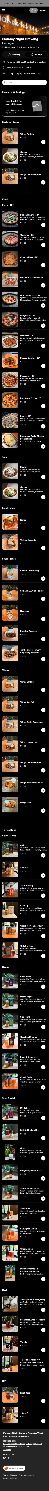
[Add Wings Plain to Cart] (43, 810)
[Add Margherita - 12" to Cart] (43, 325)
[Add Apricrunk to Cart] (43, 1219)
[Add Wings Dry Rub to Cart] (43, 710)
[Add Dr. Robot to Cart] (43, 1118)
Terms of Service (10, 1475)
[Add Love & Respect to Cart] (43, 1067)
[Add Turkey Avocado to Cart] (43, 548)
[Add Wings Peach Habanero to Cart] (43, 790)
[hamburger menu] (3, 10)
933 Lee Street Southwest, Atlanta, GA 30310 (22, 1444)
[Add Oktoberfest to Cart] (43, 956)
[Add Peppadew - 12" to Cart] (43, 386)
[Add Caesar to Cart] (43, 162)
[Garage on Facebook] (8, 1458)
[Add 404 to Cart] (43, 855)
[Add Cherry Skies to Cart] (43, 1259)
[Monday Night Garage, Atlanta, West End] (11, 10)
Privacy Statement (26, 1475)
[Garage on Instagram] (5, 1458)
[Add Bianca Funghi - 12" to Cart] (43, 225)
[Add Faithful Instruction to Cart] (43, 1138)
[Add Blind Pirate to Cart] (43, 987)
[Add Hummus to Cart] (43, 619)
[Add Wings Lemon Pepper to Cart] (43, 182)
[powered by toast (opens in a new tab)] (14, 1468)
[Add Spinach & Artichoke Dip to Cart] (43, 599)
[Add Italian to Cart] (43, 528)
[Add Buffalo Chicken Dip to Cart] (43, 578)
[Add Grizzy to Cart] (43, 1158)
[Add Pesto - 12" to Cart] (43, 426)
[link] (19, 74)
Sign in (43, 10)
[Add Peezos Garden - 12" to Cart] (43, 366)
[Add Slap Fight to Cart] (43, 1027)
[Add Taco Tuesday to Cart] (43, 895)
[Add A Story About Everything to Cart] (43, 1310)
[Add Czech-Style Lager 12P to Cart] (43, 936)
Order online (8, 1454)
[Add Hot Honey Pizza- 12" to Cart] (43, 305)
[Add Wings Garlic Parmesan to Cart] (43, 730)
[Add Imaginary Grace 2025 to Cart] (43, 1178)
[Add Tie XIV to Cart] (43, 1350)
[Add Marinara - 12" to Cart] (43, 346)
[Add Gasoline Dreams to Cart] (43, 1047)
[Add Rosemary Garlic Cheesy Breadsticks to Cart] (43, 446)
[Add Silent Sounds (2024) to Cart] (43, 1198)
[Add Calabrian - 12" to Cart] (43, 245)
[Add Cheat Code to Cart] (43, 1087)
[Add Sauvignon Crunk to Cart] (43, 1239)
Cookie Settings (10, 1478)
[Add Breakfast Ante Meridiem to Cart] (43, 1330)
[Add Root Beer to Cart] (43, 1401)
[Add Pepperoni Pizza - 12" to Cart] (43, 406)
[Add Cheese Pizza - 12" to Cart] (43, 265)
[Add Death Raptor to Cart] (43, 1007)
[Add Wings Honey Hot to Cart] (43, 750)
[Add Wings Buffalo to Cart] (43, 142)
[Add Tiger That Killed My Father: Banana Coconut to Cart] (43, 1370)
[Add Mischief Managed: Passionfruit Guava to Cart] (43, 1279)
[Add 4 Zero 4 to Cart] (43, 875)
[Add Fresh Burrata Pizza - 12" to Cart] (43, 285)
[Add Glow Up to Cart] (43, 916)
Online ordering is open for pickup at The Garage (24, 3)
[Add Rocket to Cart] (43, 477)
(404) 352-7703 (9, 1441)
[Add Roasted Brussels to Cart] (43, 639)
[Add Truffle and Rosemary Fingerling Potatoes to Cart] (43, 659)
